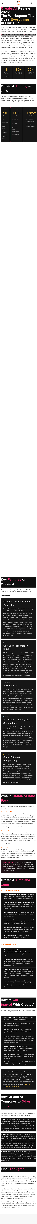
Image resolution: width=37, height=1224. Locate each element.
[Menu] (3, 3)
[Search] (34, 3)
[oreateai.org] (18, 3)
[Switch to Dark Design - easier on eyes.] (31, 3)
